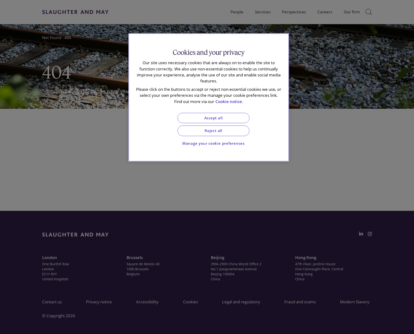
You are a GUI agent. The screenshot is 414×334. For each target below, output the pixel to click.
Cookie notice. (229, 101)
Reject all (213, 130)
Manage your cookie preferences (213, 143)
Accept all (213, 118)
